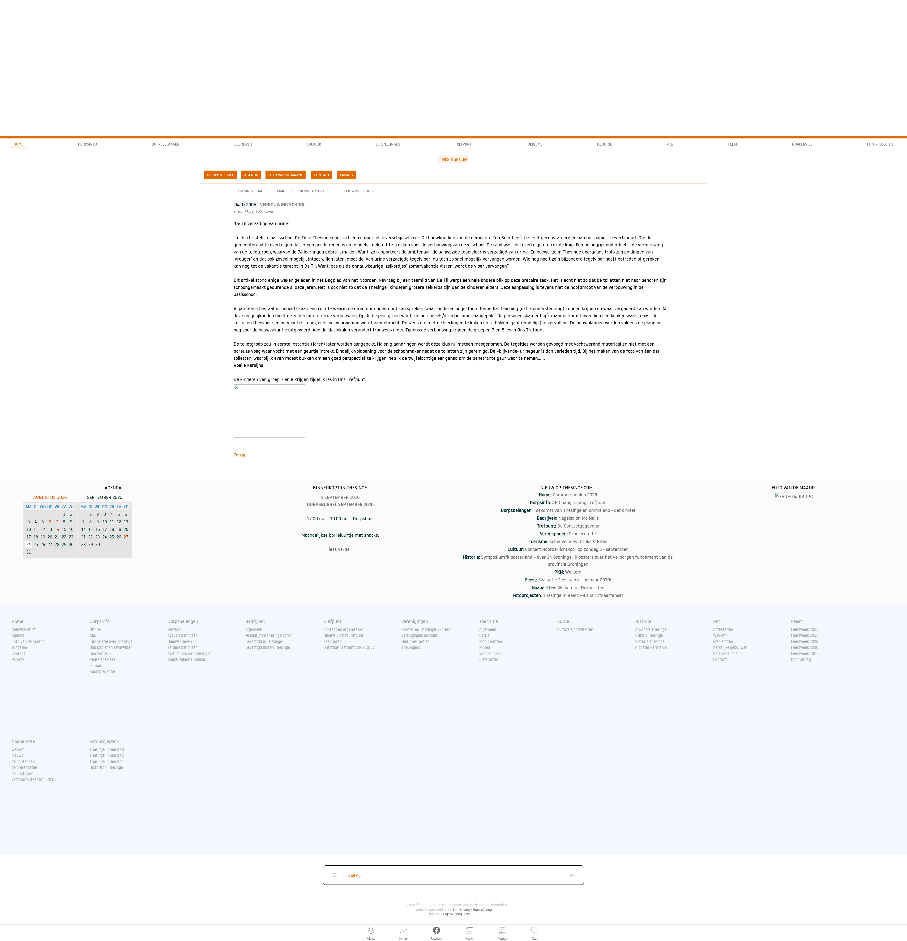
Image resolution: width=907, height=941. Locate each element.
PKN (670, 144)
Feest (732, 144)
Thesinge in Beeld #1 (107, 761)
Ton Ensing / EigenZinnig (472, 909)
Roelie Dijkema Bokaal (186, 659)
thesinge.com (250, 191)
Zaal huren (332, 641)
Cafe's (484, 635)
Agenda (251, 174)
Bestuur (174, 629)
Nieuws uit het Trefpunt (343, 635)
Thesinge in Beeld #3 (107, 749)
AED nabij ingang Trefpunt (579, 502)
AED (93, 635)
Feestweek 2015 (804, 641)
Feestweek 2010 (804, 647)
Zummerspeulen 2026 (575, 494)
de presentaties (25, 767)
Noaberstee (802, 144)
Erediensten (723, 641)
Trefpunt (463, 144)
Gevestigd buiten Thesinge (267, 647)
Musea (484, 647)
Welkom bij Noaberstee (580, 587)
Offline (95, 629)
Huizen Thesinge (649, 635)
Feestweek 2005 (805, 653)
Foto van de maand (286, 174)
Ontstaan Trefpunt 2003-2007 (349, 647)
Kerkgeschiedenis (727, 653)
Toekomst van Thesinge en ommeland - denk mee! (584, 510)
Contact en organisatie (342, 629)
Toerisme (534, 144)
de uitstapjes (22, 773)
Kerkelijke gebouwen (730, 647)
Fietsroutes (488, 659)
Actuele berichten (182, 635)
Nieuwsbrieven (179, 641)
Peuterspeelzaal (103, 659)
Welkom (573, 572)
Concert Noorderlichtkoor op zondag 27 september (576, 549)
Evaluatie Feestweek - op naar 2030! (574, 579)
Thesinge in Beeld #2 (107, 755)
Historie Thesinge (649, 641)
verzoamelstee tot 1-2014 (34, 779)
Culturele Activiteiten (575, 629)
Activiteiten (723, 629)
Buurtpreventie (102, 671)
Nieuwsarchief (220, 174)
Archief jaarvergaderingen (189, 653)
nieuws (17, 755)
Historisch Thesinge (106, 767)
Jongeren (19, 647)
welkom (18, 749)
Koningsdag (801, 659)
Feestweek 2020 (805, 635)
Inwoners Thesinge (651, 629)
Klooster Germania (651, 647)
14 (57, 529)
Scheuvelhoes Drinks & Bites (578, 541)
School (95, 665)
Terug (239, 454)
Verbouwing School (356, 191)
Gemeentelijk (100, 653)
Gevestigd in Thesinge (263, 641)
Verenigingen (388, 144)
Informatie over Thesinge (111, 641)
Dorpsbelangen (166, 144)
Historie (604, 144)
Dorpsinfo (87, 144)
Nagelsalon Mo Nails (578, 518)
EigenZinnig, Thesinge (460, 913)
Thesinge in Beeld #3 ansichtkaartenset (583, 595)
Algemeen (253, 629)
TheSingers (410, 647)
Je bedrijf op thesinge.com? (268, 635)
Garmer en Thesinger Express (425, 629)
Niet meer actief (415, 641)
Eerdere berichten (182, 647)
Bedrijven (243, 144)
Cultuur (314, 144)
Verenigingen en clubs (419, 635)
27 (126, 537)
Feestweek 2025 (804, 629)
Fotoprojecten (880, 144)
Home (18, 144)
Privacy (347, 174)
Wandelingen (490, 653)
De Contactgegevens (578, 526)
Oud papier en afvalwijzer (111, 647)
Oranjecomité (582, 533)
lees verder (340, 549)
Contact (321, 174)
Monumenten (490, 641)
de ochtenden (23, 761)
